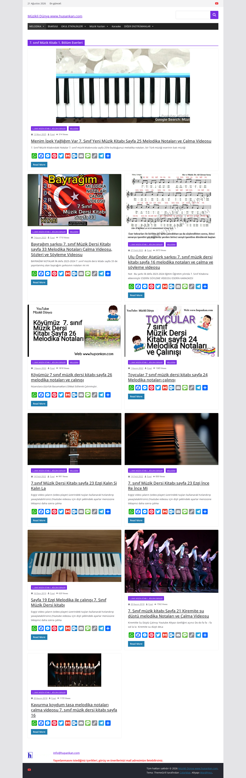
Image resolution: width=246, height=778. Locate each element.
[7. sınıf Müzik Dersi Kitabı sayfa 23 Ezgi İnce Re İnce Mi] (171, 439)
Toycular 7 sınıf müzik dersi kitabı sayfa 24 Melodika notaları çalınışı (168, 377)
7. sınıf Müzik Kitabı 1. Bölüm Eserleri (49, 128)
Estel (52, 134)
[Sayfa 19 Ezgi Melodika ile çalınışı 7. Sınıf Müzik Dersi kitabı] (74, 556)
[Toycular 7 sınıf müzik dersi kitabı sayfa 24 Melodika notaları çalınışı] (171, 331)
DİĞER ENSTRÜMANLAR (137, 26)
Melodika (74, 128)
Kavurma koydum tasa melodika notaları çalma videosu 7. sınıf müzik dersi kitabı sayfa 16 (74, 710)
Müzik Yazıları (97, 26)
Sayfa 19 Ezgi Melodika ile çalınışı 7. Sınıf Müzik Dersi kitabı (68, 602)
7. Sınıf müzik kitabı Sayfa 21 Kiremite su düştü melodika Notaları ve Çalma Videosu (168, 613)
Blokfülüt (53, 26)
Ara (214, 15)
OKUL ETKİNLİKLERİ (72, 26)
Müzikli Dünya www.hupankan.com (55, 16)
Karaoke (116, 26)
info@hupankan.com (66, 753)
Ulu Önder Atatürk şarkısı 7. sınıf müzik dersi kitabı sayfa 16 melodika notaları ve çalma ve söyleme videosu (170, 262)
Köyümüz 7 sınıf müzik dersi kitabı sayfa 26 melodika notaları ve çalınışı (71, 377)
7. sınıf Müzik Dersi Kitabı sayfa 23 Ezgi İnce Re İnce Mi (168, 485)
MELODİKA (35, 26)
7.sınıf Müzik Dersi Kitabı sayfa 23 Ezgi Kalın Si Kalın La (74, 485)
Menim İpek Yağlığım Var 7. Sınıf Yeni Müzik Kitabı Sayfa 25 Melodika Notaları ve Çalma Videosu (121, 141)
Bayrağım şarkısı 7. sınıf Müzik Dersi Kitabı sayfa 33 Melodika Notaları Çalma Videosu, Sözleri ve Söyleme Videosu (71, 249)
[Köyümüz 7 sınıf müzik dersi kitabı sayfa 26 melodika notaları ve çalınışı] (74, 331)
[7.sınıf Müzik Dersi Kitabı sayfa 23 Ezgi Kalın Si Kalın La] (74, 439)
